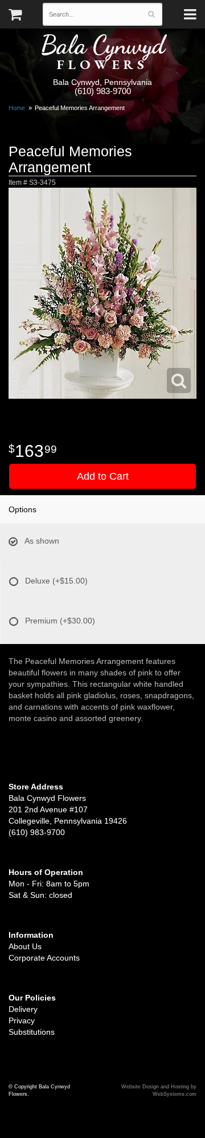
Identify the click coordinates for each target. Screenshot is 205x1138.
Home (17, 107)
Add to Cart (103, 476)
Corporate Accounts (44, 957)
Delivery (23, 1009)
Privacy (22, 1020)
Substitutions (32, 1031)
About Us (25, 946)
